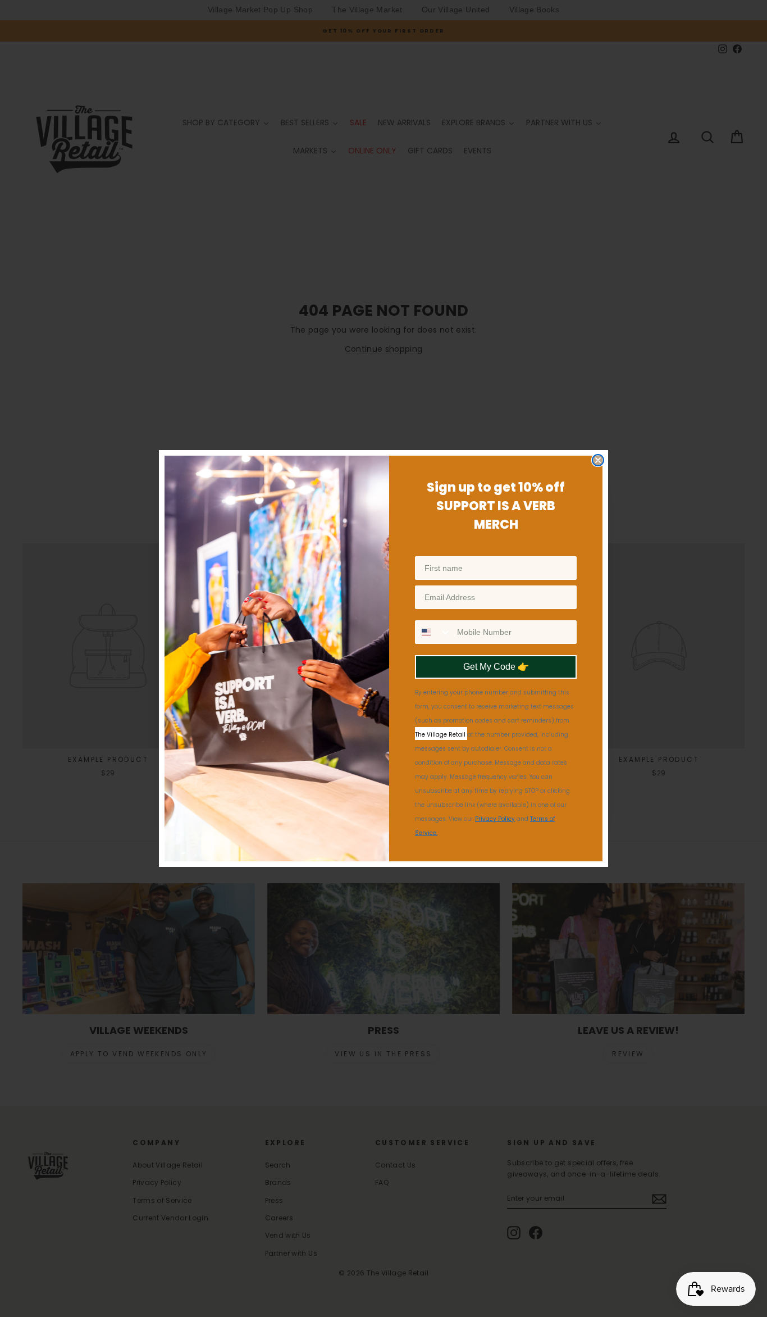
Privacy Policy (495, 819)
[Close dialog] (598, 460)
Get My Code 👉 (496, 666)
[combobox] (433, 632)
